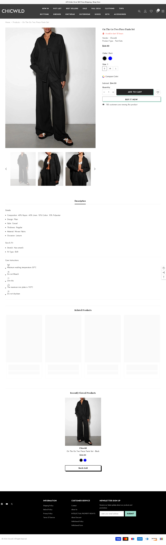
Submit (130, 513)
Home (7, 22)
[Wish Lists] (151, 11)
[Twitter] (11, 504)
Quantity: (106, 87)
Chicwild (113, 38)
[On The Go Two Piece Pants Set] (83, 422)
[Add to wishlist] (158, 92)
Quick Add (83, 468)
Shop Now (96, 2)
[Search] (139, 11)
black (81, 460)
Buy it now (131, 99)
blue (85, 460)
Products (16, 22)
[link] (24, 369)
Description (80, 201)
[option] (50, 88)
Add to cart (135, 92)
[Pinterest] (2, 504)
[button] (6, 169)
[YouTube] (6, 504)
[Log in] (145, 11)
